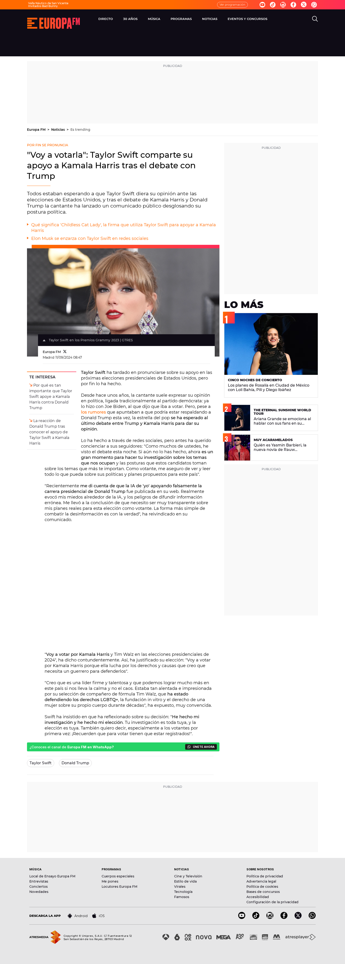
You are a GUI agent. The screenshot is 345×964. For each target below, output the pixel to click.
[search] (315, 19)
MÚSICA (154, 19)
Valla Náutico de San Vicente (48, 3)
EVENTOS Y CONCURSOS (247, 19)
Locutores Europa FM (119, 886)
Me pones (110, 881)
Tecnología (183, 892)
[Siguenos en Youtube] (262, 5)
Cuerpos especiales (118, 876)
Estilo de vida (185, 881)
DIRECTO (105, 19)
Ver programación (232, 4)
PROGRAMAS (181, 19)
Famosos (181, 897)
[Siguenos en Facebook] (293, 5)
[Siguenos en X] (298, 917)
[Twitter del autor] (65, 352)
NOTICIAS (209, 19)
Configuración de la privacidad (272, 902)
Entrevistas (38, 881)
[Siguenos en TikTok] (255, 917)
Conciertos (38, 886)
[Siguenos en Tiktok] (273, 5)
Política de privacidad (264, 876)
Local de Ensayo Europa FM (52, 876)
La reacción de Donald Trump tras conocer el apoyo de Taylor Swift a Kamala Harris (49, 432)
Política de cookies (262, 886)
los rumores (93, 412)
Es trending (80, 129)
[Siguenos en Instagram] (283, 5)
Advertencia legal (261, 881)
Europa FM (36, 129)
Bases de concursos (263, 892)
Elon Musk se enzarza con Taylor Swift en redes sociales (89, 238)
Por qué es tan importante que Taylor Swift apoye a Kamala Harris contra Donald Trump (50, 396)
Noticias (58, 129)
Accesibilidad (257, 897)
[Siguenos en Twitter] (304, 5)
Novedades (38, 892)
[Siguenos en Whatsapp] (314, 5)
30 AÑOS (130, 19)
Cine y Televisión (188, 876)
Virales (179, 886)
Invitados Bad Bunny (43, 6)
